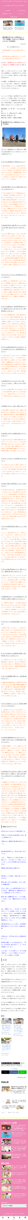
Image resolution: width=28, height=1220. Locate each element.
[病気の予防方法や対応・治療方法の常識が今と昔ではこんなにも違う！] (6, 1021)
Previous (1, 25)
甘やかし (14, 1065)
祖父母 (20, 1065)
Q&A (23, 1063)
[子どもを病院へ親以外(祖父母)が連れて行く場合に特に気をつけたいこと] (6, 1041)
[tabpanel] (8, 25)
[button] (25, 595)
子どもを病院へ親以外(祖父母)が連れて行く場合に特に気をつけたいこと (6, 1048)
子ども (4, 1065)
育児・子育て (17, 1063)
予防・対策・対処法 (7, 1063)
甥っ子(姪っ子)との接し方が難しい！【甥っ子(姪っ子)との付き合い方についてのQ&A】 (18, 1028)
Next (27, 25)
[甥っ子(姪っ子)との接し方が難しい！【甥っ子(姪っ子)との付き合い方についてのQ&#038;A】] (18, 1021)
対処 (9, 1065)
